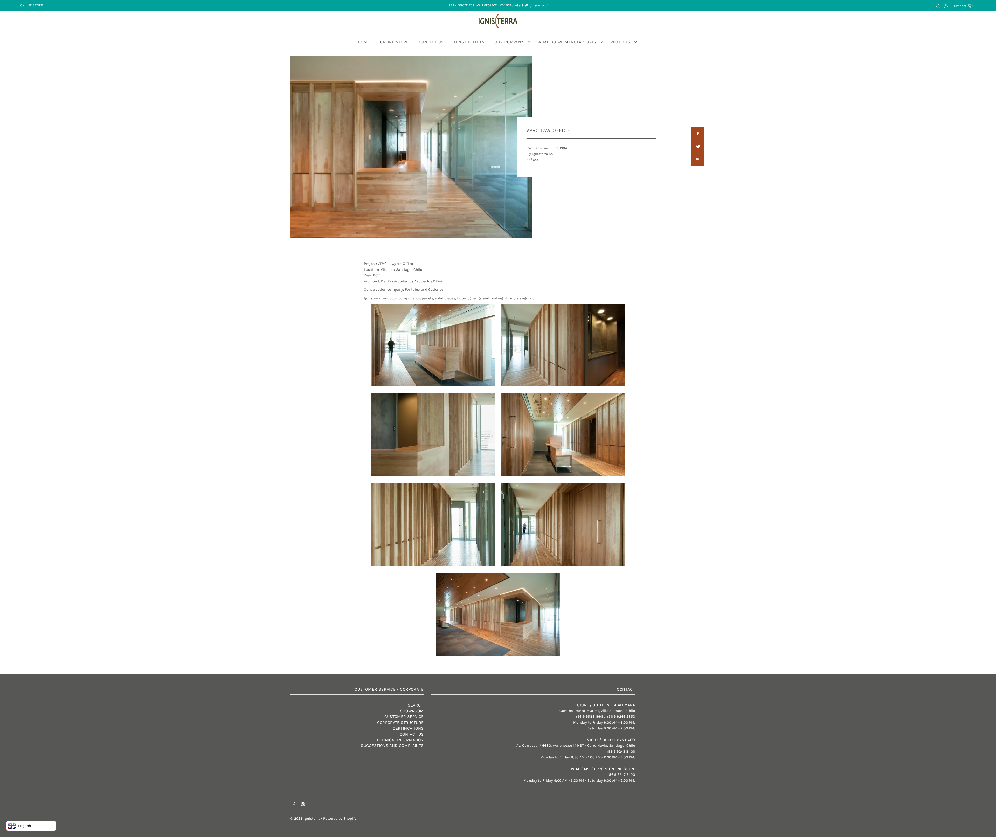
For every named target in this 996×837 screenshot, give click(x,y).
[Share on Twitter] (697, 146)
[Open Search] (938, 6)
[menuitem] (363, 42)
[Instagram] (303, 805)
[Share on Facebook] (697, 133)
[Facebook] (294, 805)
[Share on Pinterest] (697, 159)
